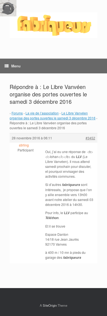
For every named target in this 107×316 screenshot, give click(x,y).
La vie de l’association (42, 113)
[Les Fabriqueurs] (53, 25)
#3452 (90, 138)
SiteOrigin (50, 305)
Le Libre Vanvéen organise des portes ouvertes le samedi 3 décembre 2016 (52, 115)
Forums (17, 113)
